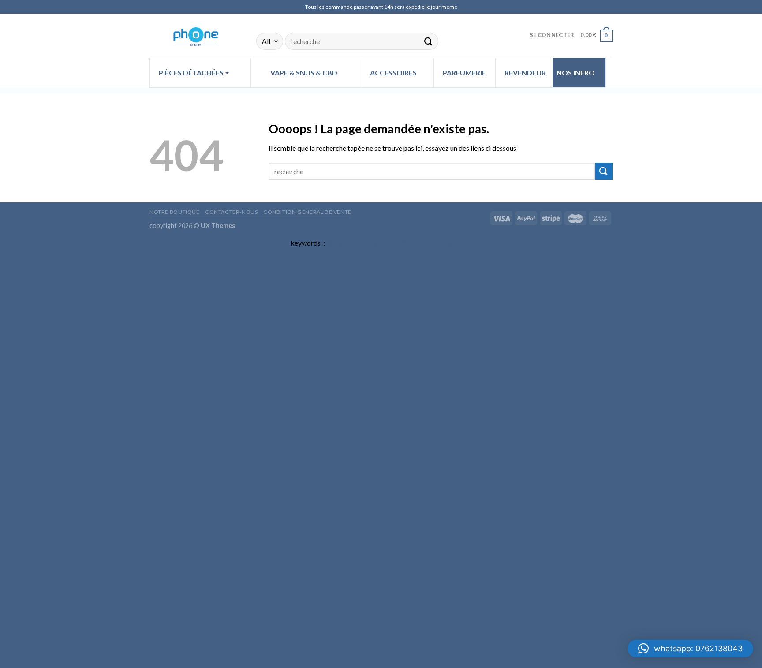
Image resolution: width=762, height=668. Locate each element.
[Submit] (428, 41)
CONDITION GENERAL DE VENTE (307, 212)
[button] (690, 648)
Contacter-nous (231, 212)
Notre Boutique (174, 212)
